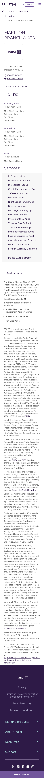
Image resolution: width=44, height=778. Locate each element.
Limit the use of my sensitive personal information (22, 695)
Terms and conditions (22, 710)
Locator (11, 11)
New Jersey (24, 11)
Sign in (31, 5)
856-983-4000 (14, 75)
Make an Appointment (17, 86)
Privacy (22, 687)
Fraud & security (22, 703)
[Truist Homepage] (9, 4)
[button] (22, 722)
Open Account (20, 774)
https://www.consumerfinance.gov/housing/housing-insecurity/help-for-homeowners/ (22, 660)
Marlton (11, 16)
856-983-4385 (15, 78)
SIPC (24, 460)
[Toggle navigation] (39, 4)
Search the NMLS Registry (24, 490)
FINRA (27, 416)
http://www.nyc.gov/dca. (15, 628)
